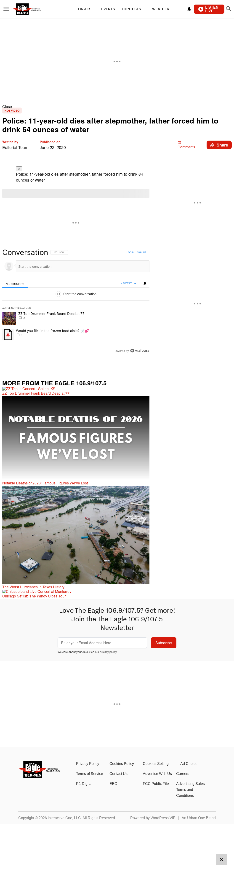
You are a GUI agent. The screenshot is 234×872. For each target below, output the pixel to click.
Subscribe (163, 642)
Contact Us (118, 774)
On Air (84, 9)
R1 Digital (84, 784)
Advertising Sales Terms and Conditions (190, 789)
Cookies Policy (121, 764)
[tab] (15, 283)
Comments (186, 146)
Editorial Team (15, 147)
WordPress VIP (163, 818)
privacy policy (108, 652)
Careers (182, 774)
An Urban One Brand (199, 818)
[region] (75, 301)
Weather (160, 9)
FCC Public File (156, 784)
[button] (117, 106)
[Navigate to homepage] (33, 9)
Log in (131, 252)
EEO (113, 784)
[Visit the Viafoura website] (139, 350)
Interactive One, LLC (64, 818)
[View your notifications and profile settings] (189, 9)
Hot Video (12, 110)
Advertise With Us (157, 774)
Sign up (141, 252)
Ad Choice (188, 764)
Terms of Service (89, 774)
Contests (131, 9)
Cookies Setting (156, 764)
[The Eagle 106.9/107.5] (39, 776)
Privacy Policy (87, 764)
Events (108, 9)
